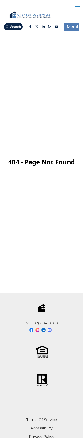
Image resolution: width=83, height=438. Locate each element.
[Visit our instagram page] (38, 330)
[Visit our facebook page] (32, 330)
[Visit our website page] (51, 330)
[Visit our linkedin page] (45, 330)
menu (77, 4)
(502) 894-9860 (44, 323)
